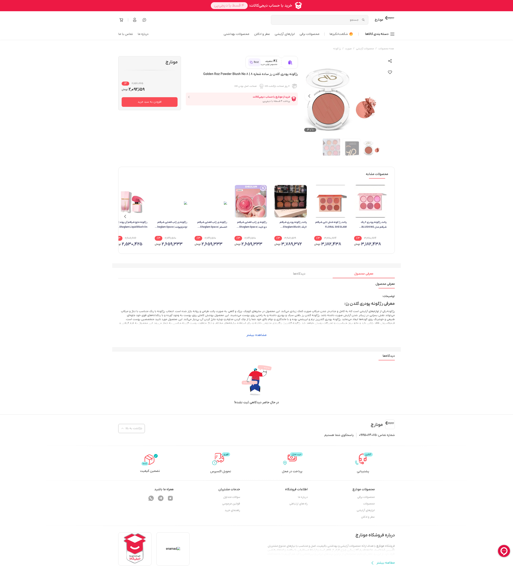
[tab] (364, 274)
